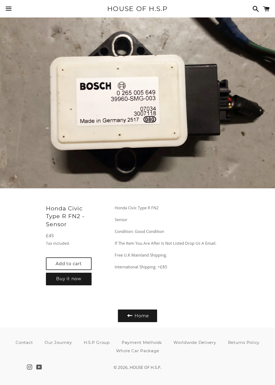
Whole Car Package (137, 350)
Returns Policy (244, 342)
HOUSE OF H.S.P (137, 9)
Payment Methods (142, 342)
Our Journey (58, 342)
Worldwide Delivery (194, 342)
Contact (24, 342)
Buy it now (68, 278)
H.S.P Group (97, 342)
